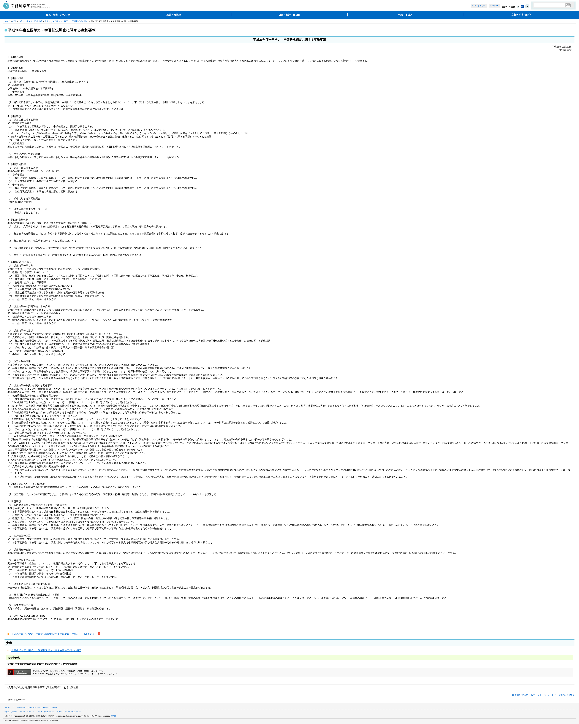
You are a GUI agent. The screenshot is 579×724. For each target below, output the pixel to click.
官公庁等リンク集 (34, 707)
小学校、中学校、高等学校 (30, 21)
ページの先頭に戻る (564, 695)
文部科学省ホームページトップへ (532, 695)
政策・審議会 (173, 14)
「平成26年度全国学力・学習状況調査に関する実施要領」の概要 (46, 650)
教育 (14, 21)
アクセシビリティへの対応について (69, 712)
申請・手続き (405, 14)
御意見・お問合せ (11, 712)
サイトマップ (479, 6)
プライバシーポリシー (27, 712)
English (495, 6)
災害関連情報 (20, 707)
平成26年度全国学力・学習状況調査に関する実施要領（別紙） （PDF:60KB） (54, 634)
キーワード (55, 707)
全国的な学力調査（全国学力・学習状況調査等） (66, 21)
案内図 (113, 716)
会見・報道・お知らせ (58, 14)
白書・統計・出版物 (289, 14)
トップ (7, 21)
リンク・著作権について (45, 712)
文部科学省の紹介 (521, 14)
